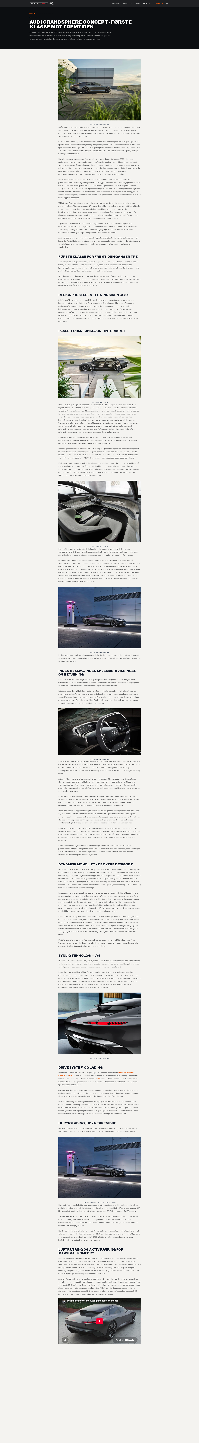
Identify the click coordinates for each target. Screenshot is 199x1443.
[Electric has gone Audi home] (41, 4)
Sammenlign (158, 3)
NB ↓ (168, 3)
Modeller (116, 3)
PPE (71, 1076)
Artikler (147, 3)
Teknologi (127, 3)
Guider (137, 3)
